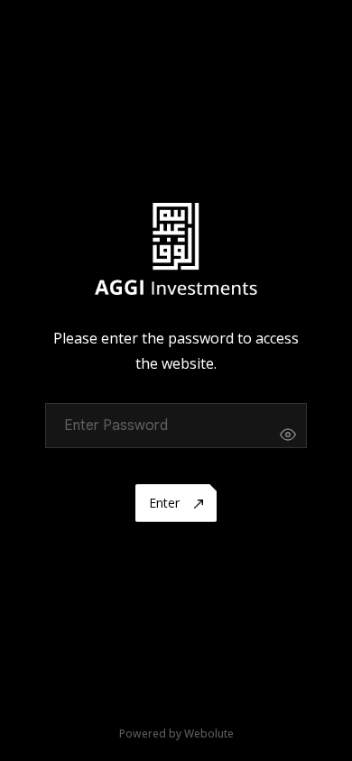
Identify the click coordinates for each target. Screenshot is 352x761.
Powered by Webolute (176, 733)
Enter (166, 502)
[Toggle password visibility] (288, 434)
